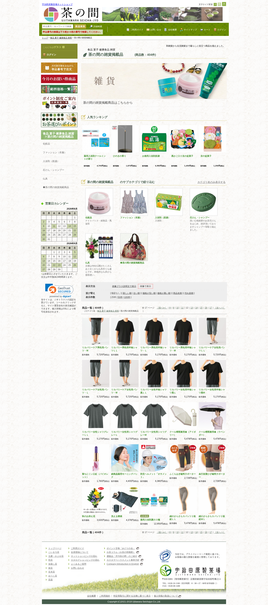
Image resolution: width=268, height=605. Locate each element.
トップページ (54, 548)
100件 (127, 297)
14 (196, 308)
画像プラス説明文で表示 (124, 286)
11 (182, 308)
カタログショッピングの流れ (85, 560)
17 (210, 308)
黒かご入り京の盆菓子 (182, 156)
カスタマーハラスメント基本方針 (123, 560)
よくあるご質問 (78, 564)
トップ (45, 38)
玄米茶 (51, 572)
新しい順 (127, 293)
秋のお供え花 (88, 516)
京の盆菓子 (206, 156)
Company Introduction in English (123, 564)
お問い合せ (155, 29)
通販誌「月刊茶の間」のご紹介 (122, 556)
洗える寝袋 (116, 516)
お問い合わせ (77, 568)
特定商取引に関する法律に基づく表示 (132, 596)
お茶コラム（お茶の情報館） (121, 552)
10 (177, 308)
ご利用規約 (104, 596)
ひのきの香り (119, 156)
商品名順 (177, 293)
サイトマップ (190, 29)
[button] (59, 290)
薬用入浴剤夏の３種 (150, 519)
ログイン (221, 29)
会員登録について (79, 552)
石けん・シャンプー (53, 170)
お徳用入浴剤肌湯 (151, 156)
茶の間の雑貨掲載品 (63, 136)
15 (201, 308)
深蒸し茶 (52, 564)
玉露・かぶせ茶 (56, 556)
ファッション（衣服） (55, 152)
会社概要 (172, 29)
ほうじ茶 (52, 576)
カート (207, 29)
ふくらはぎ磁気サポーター (183, 474)
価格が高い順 (163, 293)
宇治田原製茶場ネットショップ (57, 4)
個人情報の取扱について (166, 596)
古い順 (136, 293)
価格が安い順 (149, 293)
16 (206, 308)
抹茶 (50, 568)
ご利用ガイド (136, 29)
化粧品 (46, 143)
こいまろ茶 (53, 552)
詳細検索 (97, 26)
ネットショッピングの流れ (84, 556)
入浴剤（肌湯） (51, 161)
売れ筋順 (189, 293)
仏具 (45, 178)
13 (192, 308)
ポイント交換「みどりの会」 (121, 548)
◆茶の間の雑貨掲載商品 (56, 187)
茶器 (50, 579)
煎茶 (50, 560)
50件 (120, 297)
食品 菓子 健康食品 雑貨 (61, 38)
